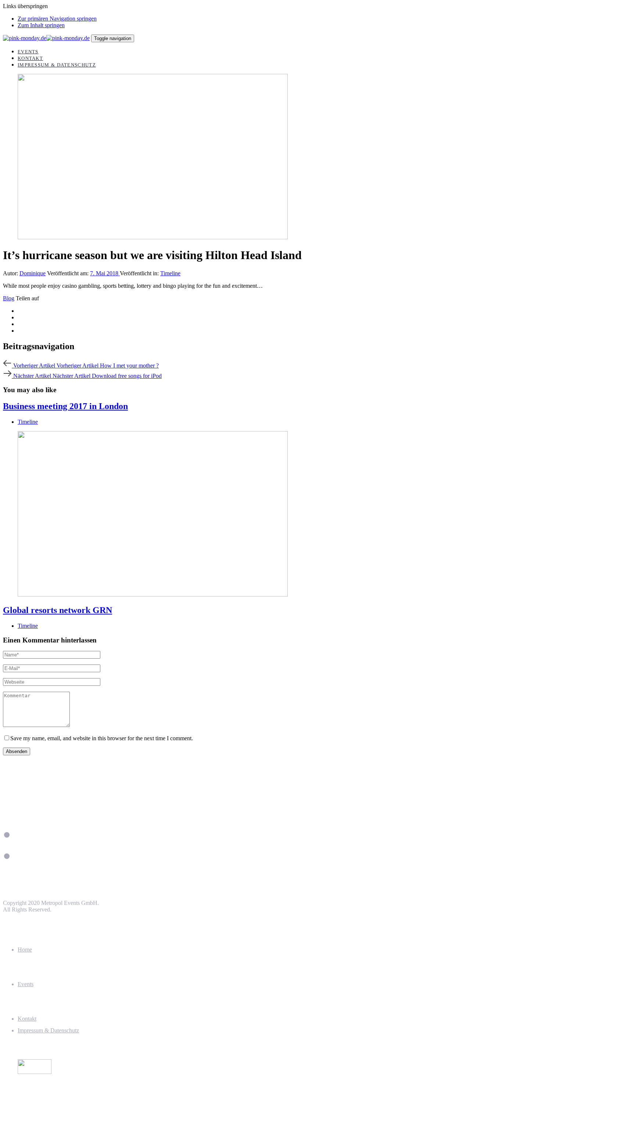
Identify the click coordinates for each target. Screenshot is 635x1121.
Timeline (170, 273)
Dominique (32, 273)
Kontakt (27, 1019)
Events (25, 984)
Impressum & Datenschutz (48, 1030)
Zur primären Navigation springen (57, 18)
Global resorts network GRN (57, 610)
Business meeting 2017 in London (65, 406)
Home (25, 949)
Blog (8, 298)
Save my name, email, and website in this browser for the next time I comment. (101, 738)
